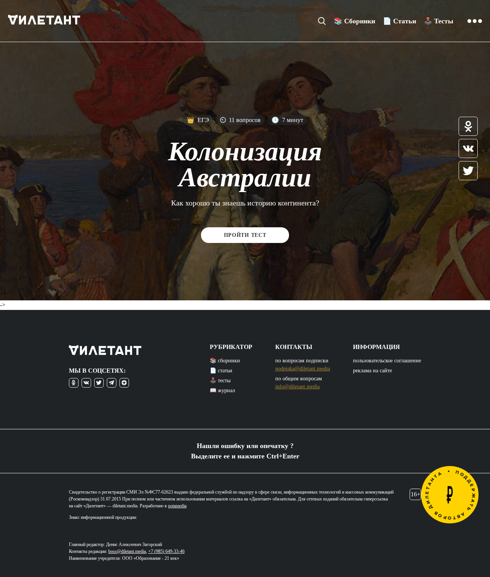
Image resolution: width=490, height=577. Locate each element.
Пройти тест (245, 235)
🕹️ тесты (220, 380)
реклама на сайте (372, 370)
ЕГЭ (198, 120)
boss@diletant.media (127, 551)
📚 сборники (225, 360)
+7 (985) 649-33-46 (166, 551)
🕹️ (438, 21)
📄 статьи (221, 370)
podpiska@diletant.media (302, 369)
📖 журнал (222, 390)
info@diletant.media (297, 387)
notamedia (177, 506)
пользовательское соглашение (387, 360)
